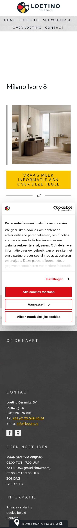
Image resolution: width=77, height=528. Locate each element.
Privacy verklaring (19, 507)
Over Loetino (27, 27)
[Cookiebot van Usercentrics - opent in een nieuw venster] (54, 208)
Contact (54, 27)
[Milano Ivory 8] (41, 162)
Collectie (29, 20)
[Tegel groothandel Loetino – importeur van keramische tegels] (38, 8)
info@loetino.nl (27, 423)
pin (18, 433)
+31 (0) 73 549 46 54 (28, 418)
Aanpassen (36, 304)
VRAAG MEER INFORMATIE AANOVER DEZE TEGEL (38, 179)
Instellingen (54, 279)
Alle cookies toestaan (39, 292)
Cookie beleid (16, 512)
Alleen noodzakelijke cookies (38, 316)
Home (10, 20)
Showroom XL (58, 20)
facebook (9, 433)
